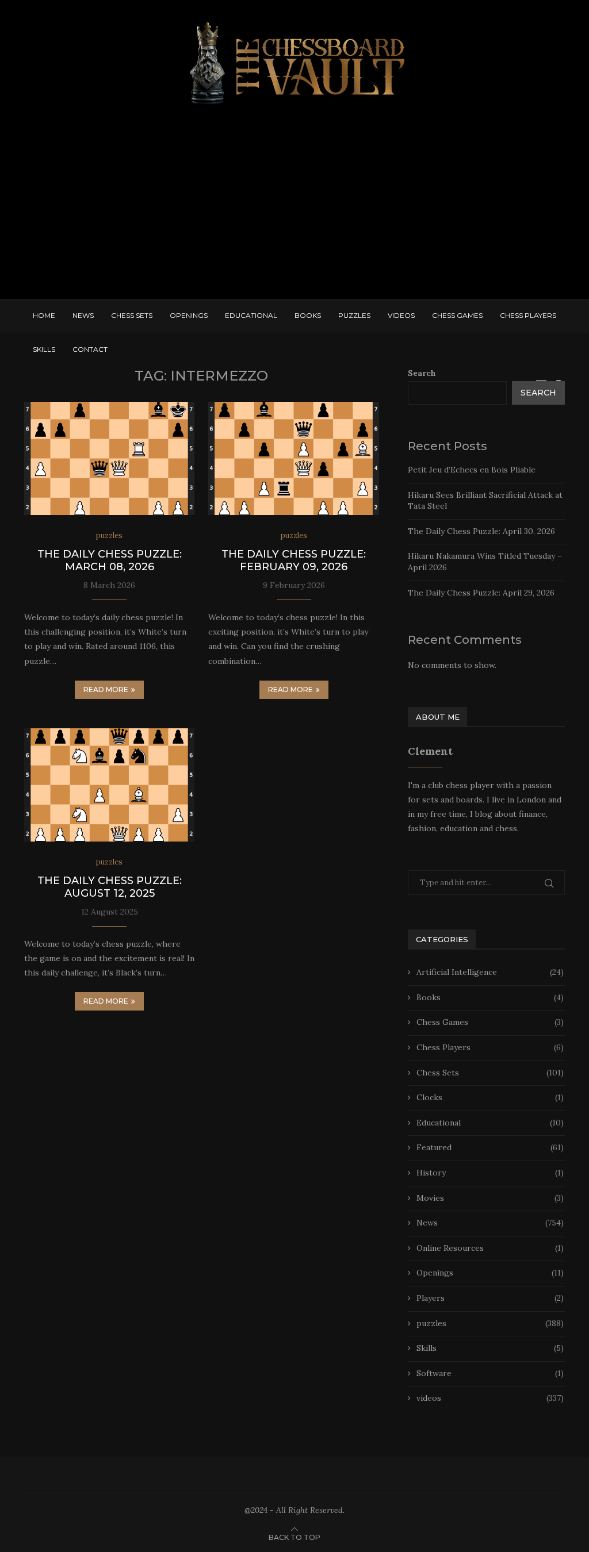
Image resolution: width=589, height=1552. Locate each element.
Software (490, 1373)
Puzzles (354, 315)
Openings (189, 315)
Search (422, 373)
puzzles (490, 1323)
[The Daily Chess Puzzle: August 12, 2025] (109, 785)
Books (307, 315)
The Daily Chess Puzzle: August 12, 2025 (109, 887)
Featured (490, 1147)
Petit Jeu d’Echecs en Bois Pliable (472, 469)
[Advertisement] (294, 206)
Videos (401, 315)
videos (490, 1398)
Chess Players (528, 315)
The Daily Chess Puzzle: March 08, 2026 (109, 560)
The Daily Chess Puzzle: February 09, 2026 (293, 560)
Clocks (490, 1097)
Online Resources (490, 1248)
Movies (490, 1198)
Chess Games (457, 315)
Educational (251, 315)
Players (490, 1298)
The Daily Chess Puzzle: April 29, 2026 (481, 592)
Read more (105, 689)
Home (44, 315)
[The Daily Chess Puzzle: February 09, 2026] (293, 459)
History (490, 1172)
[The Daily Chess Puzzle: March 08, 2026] (109, 459)
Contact (90, 349)
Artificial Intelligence (490, 972)
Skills (44, 349)
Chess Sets (131, 315)
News (83, 315)
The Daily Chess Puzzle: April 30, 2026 (481, 531)
